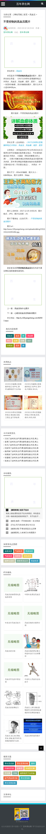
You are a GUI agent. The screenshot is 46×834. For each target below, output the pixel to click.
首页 (25, 15)
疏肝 (29, 341)
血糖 (16, 341)
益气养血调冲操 (11, 778)
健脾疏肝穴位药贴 (27, 773)
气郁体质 (8, 556)
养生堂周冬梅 (22, 763)
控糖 (22, 341)
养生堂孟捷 (9, 763)
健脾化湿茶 (9, 561)
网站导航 (18, 15)
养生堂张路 (25, 778)
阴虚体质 (29, 551)
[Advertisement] (23, 52)
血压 (17, 336)
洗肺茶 (18, 556)
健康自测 (15, 529)
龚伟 (33, 763)
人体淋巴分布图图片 (28, 533)
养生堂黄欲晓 (10, 783)
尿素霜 (19, 768)
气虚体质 (18, 551)
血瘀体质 (8, 551)
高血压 (32, 15)
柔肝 (17, 345)
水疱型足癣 (30, 768)
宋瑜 (15, 773)
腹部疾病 (15, 510)
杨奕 (13, 521)
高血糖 (30, 336)
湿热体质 (27, 556)
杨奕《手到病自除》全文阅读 (28, 521)
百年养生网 (23, 3)
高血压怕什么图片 (21, 308)
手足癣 (7, 773)
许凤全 (10, 345)
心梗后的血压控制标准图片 (25, 313)
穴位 (13, 525)
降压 (9, 341)
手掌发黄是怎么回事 (28, 529)
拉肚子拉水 (24, 510)
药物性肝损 (9, 768)
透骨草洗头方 (22, 561)
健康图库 (15, 533)
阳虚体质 (34, 561)
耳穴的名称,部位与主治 (25, 525)
